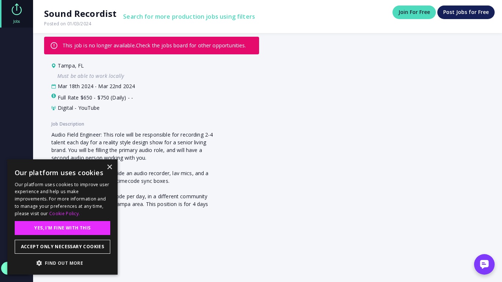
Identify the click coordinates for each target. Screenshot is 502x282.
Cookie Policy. (64, 213)
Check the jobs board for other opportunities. (191, 45)
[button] (62, 262)
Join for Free (414, 11)
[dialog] (62, 217)
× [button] (109, 167)
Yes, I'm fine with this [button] (62, 228)
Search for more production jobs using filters (189, 16)
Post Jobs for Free (466, 11)
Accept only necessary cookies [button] (62, 246)
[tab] (16, 14)
